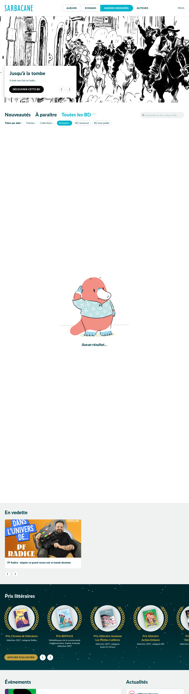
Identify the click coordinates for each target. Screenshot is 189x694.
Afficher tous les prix (21, 657)
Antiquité (64, 123)
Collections (46, 123)
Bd (116, 8)
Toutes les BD (79, 114)
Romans (90, 8)
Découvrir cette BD (26, 89)
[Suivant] (69, 89)
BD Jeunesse (82, 123)
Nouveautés (18, 114)
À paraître (46, 114)
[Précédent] (62, 89)
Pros (181, 8)
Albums (71, 8)
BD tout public (102, 123)
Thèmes (30, 123)
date (14, 123)
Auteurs (142, 8)
